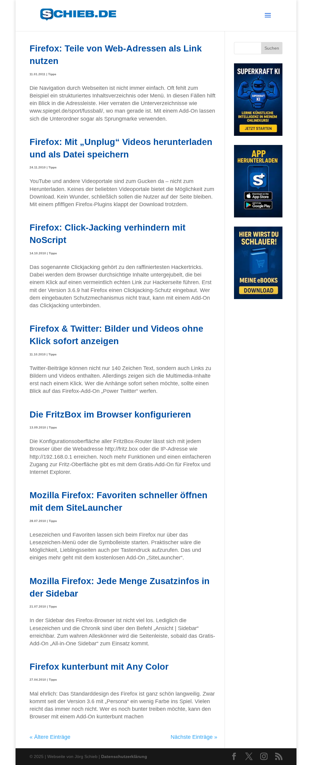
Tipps (52, 74)
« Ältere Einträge (50, 737)
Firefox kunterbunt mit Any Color (99, 666)
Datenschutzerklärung (124, 756)
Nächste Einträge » (194, 737)
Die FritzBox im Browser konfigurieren (110, 414)
